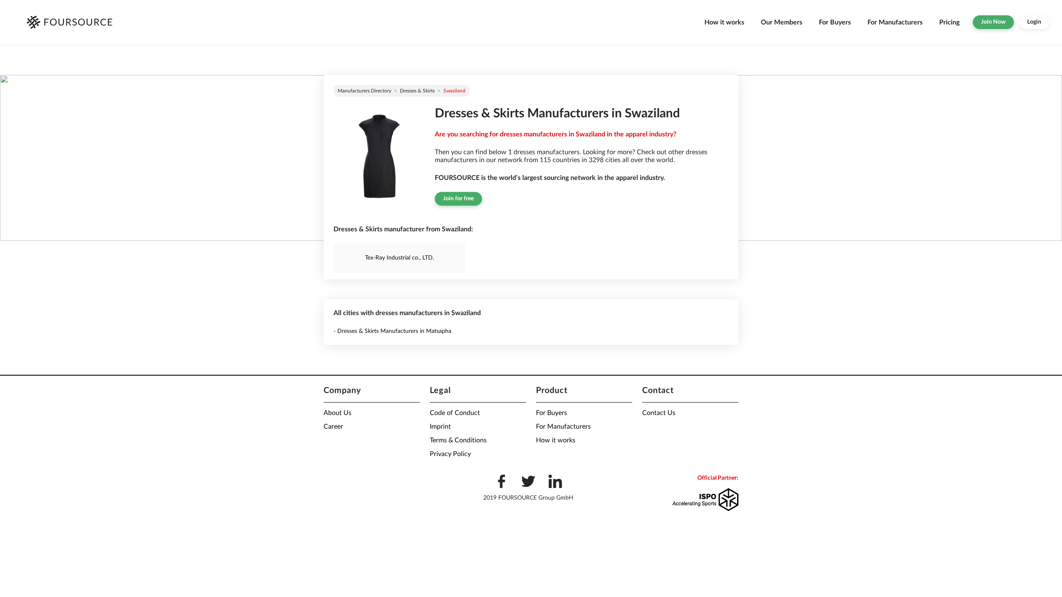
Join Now (993, 22)
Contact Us (658, 413)
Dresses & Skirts (417, 90)
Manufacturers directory (364, 90)
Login (1034, 22)
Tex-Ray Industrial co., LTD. (399, 258)
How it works (724, 22)
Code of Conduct (455, 413)
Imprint (440, 426)
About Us (337, 413)
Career (333, 426)
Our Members (781, 22)
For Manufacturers (895, 22)
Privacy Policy (450, 454)
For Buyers (835, 22)
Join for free (458, 198)
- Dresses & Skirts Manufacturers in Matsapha (392, 331)
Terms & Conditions (458, 440)
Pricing (949, 22)
